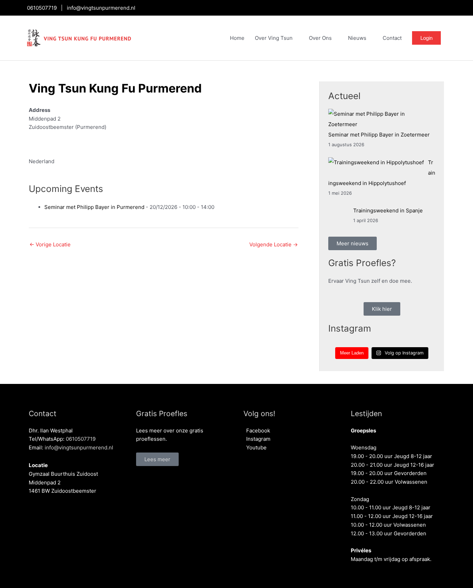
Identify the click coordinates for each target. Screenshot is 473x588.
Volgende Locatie (273, 244)
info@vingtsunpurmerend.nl (101, 8)
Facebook (256, 430)
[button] (157, 459)
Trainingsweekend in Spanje (388, 210)
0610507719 (42, 8)
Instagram (256, 439)
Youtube (255, 447)
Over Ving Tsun (274, 38)
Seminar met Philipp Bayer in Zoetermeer (379, 134)
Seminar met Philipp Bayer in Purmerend (94, 207)
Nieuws (357, 38)
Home (237, 38)
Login (426, 38)
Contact (392, 38)
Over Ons (320, 38)
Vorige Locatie (50, 244)
